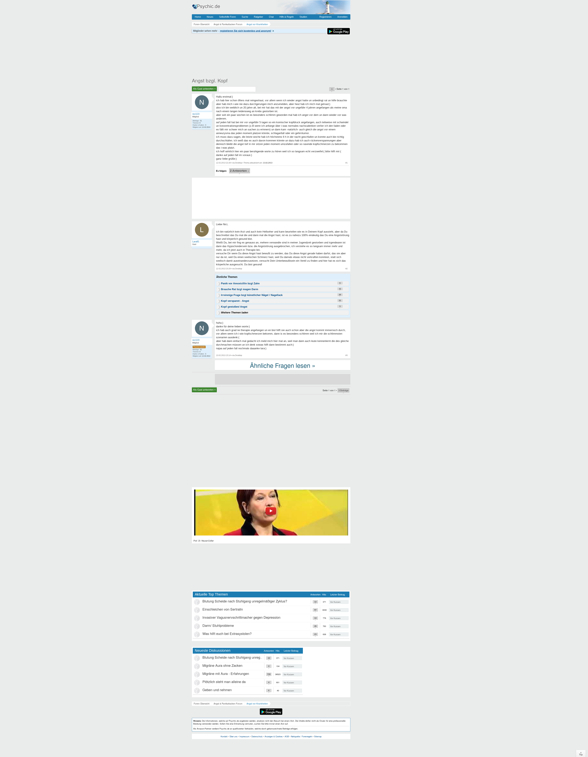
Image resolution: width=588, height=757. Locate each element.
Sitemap (318, 736)
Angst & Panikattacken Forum (228, 703)
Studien (303, 16)
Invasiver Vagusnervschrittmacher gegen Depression (241, 617)
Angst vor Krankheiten (257, 703)
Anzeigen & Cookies (274, 736)
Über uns (233, 736)
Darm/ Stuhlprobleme (218, 625)
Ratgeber (258, 16)
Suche (245, 16)
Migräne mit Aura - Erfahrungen (225, 673)
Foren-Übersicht (201, 703)
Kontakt (224, 736)
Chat (271, 16)
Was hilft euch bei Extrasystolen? (227, 633)
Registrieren (325, 16)
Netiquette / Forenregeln (301, 736)
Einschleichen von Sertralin (222, 609)
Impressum (244, 736)
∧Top (581, 753)
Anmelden (342, 16)
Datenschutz (257, 736)
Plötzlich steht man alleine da (224, 681)
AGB (287, 736)
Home (198, 16)
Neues (210, 16)
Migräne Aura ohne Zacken (222, 665)
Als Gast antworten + (204, 88)
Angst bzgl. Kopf (210, 80)
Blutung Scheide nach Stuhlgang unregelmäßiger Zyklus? (244, 601)
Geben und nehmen (217, 689)
